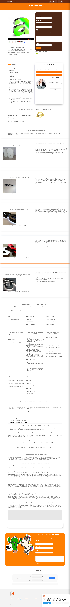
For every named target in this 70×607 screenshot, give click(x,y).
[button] (32, 15)
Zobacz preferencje (64, 603)
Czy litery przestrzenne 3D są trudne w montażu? (18, 420)
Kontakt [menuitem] (32, 1)
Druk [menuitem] (23, 1)
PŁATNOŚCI (35, 598)
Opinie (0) (13, 64)
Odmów (55, 603)
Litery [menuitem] (19, 1)
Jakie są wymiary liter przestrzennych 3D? (17, 413)
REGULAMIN (11, 598)
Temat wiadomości (38, 546)
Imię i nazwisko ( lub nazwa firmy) (41, 541)
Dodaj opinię (52, 577)
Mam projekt (40, 30)
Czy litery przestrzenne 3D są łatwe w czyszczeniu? (18, 422)
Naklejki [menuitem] (14, 1)
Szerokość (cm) (38, 20)
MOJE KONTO (27, 598)
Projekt (37, 29)
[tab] (9, 64)
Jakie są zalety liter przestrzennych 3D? (16, 418)
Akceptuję (47, 603)
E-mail (36, 550)
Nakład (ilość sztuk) (39, 24)
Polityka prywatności (56, 605)
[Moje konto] (59, 1)
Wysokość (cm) (38, 16)
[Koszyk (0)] (61, 1)
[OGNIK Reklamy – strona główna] (9, 1)
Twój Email (38, 43)
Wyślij (38, 563)
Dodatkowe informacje (40, 35)
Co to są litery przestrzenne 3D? (15, 404)
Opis (9, 64)
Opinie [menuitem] (28, 1)
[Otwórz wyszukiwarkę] (56, 1)
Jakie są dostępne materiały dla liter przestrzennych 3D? (19, 411)
